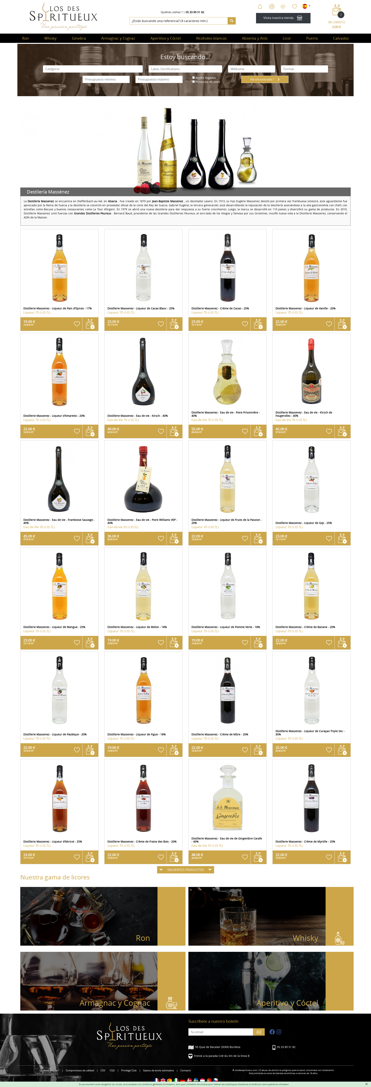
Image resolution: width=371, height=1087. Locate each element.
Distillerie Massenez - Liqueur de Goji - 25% (304, 523)
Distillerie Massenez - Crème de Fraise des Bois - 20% (142, 841)
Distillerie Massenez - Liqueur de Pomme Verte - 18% (225, 627)
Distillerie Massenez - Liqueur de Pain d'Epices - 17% (57, 308)
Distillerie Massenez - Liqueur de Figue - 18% (136, 734)
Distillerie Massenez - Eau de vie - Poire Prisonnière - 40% (225, 414)
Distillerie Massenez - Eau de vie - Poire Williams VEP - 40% (142, 521)
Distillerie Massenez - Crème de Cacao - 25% (220, 308)
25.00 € (281, 748)
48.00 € (197, 855)
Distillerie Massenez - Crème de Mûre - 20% (219, 734)
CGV (102, 1070)
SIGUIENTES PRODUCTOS (186, 870)
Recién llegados (206, 78)
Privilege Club (129, 1070)
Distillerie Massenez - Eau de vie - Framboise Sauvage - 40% (59, 521)
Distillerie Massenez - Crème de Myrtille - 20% (305, 841)
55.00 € (197, 430)
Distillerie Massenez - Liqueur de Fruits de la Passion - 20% (226, 521)
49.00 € (113, 430)
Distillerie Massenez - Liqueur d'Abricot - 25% (52, 841)
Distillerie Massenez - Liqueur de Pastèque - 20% (55, 734)
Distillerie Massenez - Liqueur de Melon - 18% (137, 627)
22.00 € (281, 322)
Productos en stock (208, 82)
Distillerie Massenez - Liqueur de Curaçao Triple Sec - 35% (310, 732)
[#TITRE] (156, 1080)
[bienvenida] (260, 6)
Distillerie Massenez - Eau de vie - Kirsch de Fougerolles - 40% (304, 414)
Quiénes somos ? (172, 12)
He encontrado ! (262, 79)
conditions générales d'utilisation (158, 1084)
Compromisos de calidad (80, 1070)
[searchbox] (92, 69)
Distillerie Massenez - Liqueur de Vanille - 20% (306, 308)
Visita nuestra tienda (278, 18)
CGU (112, 1070)
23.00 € (113, 322)
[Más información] (59, 268)
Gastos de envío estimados (158, 1070)
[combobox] (93, 69)
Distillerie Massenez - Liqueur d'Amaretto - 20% (54, 415)
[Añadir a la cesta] (90, 324)
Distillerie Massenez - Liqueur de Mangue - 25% (54, 627)
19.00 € (29, 322)
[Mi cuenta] (272, 6)
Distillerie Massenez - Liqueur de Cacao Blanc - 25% (140, 308)
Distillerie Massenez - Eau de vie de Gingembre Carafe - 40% (226, 840)
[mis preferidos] (294, 6)
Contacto (185, 1070)
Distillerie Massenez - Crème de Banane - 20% (305, 627)
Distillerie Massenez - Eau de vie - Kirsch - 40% (137, 415)
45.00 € (281, 430)
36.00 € (113, 537)
